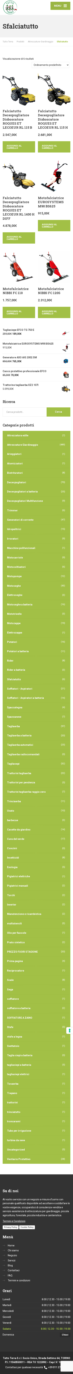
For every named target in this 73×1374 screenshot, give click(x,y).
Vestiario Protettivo (18, 1159)
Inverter (11, 904)
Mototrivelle (14, 614)
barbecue (12, 820)
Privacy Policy (10, 1227)
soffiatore (13, 998)
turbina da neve (16, 1140)
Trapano (12, 1093)
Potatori (12, 642)
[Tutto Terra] (19, 7)
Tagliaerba (13, 726)
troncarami (13, 1121)
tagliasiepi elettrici (18, 1074)
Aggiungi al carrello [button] (14, 146)
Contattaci (13, 1270)
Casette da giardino (18, 829)
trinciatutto (13, 1112)
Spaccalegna (14, 707)
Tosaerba (12, 1083)
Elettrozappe (14, 632)
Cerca (58, 411)
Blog (10, 1265)
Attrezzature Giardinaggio (22, 444)
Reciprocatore (15, 970)
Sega (10, 989)
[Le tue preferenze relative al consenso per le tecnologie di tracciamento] (69, 1030)
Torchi (11, 895)
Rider (10, 660)
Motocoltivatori (16, 567)
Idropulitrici (14, 529)
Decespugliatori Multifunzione (25, 501)
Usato (10, 810)
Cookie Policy (27, 1227)
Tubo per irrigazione (19, 1130)
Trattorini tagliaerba (19, 773)
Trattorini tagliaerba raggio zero (26, 791)
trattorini (12, 1102)
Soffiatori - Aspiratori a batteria (25, 698)
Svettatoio (13, 1046)
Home (11, 1245)
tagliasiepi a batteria (19, 1065)
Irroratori (12, 538)
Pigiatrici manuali (17, 885)
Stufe (10, 1027)
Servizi (11, 1260)
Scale (10, 980)
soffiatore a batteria (18, 1008)
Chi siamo (13, 1250)
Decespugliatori (16, 482)
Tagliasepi (13, 763)
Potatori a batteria (18, 651)
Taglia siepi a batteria (19, 1055)
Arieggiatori (14, 454)
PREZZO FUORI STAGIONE (22, 951)
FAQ (10, 1275)
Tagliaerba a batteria (19, 735)
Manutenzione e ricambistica (24, 914)
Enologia (12, 867)
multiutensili (14, 923)
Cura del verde (15, 839)
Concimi (12, 848)
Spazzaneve (14, 716)
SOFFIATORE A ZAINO (19, 1017)
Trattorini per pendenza (21, 782)
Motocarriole (15, 557)
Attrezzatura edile (17, 435)
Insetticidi (13, 857)
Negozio (12, 1255)
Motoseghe (14, 585)
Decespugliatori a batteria (22, 491)
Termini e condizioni (19, 1280)
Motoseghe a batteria (19, 604)
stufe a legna (14, 1036)
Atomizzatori (15, 463)
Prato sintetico (16, 942)
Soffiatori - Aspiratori (19, 688)
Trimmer (12, 510)
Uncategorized (16, 1149)
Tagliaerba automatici (20, 744)
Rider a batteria (16, 669)
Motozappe (14, 623)
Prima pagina (15, 961)
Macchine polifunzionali (21, 548)
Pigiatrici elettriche (18, 876)
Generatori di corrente (20, 519)
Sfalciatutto (14, 679)
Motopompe (14, 576)
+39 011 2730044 (58, 1367)
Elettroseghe (14, 595)
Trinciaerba (14, 801)
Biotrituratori (15, 472)
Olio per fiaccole (16, 932)
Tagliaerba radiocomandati (23, 754)
